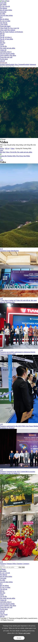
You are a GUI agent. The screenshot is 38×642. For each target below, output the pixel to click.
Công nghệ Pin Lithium (7, 30)
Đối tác (2, 616)
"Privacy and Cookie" (24, 633)
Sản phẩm (3, 571)
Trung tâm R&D (5, 26)
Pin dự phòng (4, 19)
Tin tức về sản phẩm (6, 39)
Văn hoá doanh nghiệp (7, 53)
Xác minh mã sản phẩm (7, 48)
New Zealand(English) (22, 64)
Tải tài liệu (3, 46)
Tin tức (2, 613)
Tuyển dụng (4, 59)
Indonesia (33, 64)
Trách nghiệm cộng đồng (8, 55)
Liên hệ (2, 61)
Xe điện (2, 13)
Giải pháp (3, 578)
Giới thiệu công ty (6, 52)
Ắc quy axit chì (5, 6)
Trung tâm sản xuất (6, 57)
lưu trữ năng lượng (6, 10)
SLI (1, 17)
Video (2, 44)
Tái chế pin (3, 23)
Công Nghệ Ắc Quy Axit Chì (9, 28)
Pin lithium (3, 8)
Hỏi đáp (2, 43)
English (2, 64)
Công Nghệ (3, 614)
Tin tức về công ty (6, 37)
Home (2, 148)
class (1, 150)
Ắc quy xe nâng (5, 21)
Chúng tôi (3, 600)
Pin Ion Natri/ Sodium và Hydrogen (11, 32)
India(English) (9, 64)
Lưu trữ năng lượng (6, 15)
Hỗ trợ (7, 148)
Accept (19, 638)
